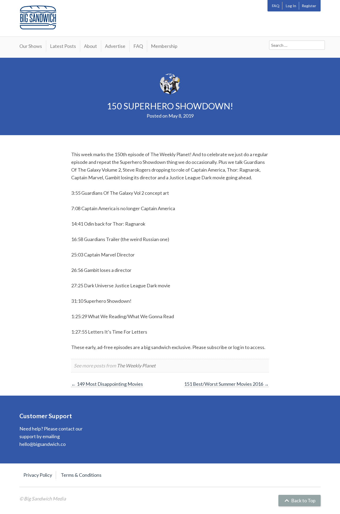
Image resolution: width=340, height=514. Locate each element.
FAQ (275, 5)
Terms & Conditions (81, 475)
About (90, 46)
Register (309, 5)
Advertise (115, 46)
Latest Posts (63, 46)
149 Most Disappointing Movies (107, 384)
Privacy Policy (37, 475)
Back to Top (303, 500)
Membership (164, 46)
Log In (291, 5)
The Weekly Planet (136, 365)
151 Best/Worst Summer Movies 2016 (226, 384)
